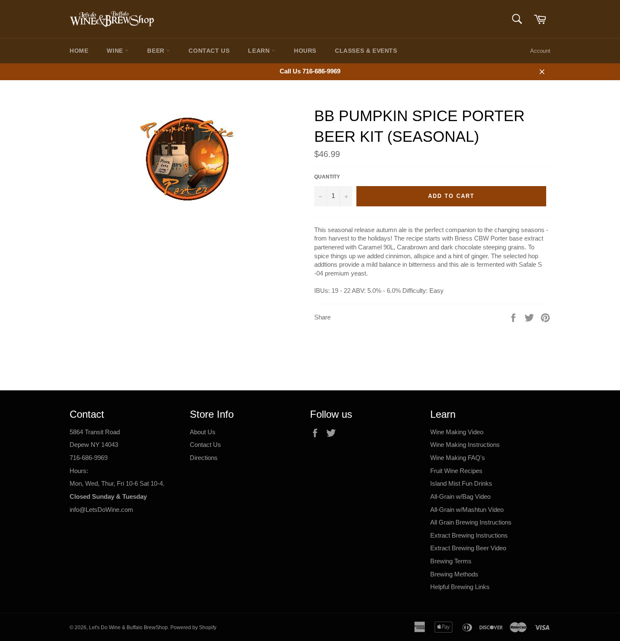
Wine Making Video (456, 431)
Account (540, 51)
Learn (260, 50)
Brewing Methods (454, 574)
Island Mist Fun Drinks (461, 483)
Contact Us (209, 50)
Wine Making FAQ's (457, 457)
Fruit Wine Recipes (456, 470)
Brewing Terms (451, 561)
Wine (116, 50)
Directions (204, 457)
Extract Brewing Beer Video (468, 548)
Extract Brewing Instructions (469, 535)
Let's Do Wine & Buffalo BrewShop (128, 627)
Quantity (327, 177)
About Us (203, 431)
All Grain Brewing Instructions (471, 522)
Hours (305, 50)
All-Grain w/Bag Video (460, 496)
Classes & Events (366, 50)
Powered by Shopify (193, 627)
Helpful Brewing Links (460, 586)
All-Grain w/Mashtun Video (467, 509)
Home (79, 50)
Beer (156, 50)
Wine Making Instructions (465, 444)
